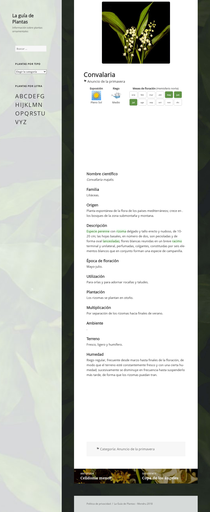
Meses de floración (156, 88)
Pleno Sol (96, 102)
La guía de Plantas (23, 18)
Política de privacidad (99, 503)
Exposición (96, 88)
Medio (116, 102)
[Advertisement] (136, 140)
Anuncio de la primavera (106, 81)
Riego (116, 88)
